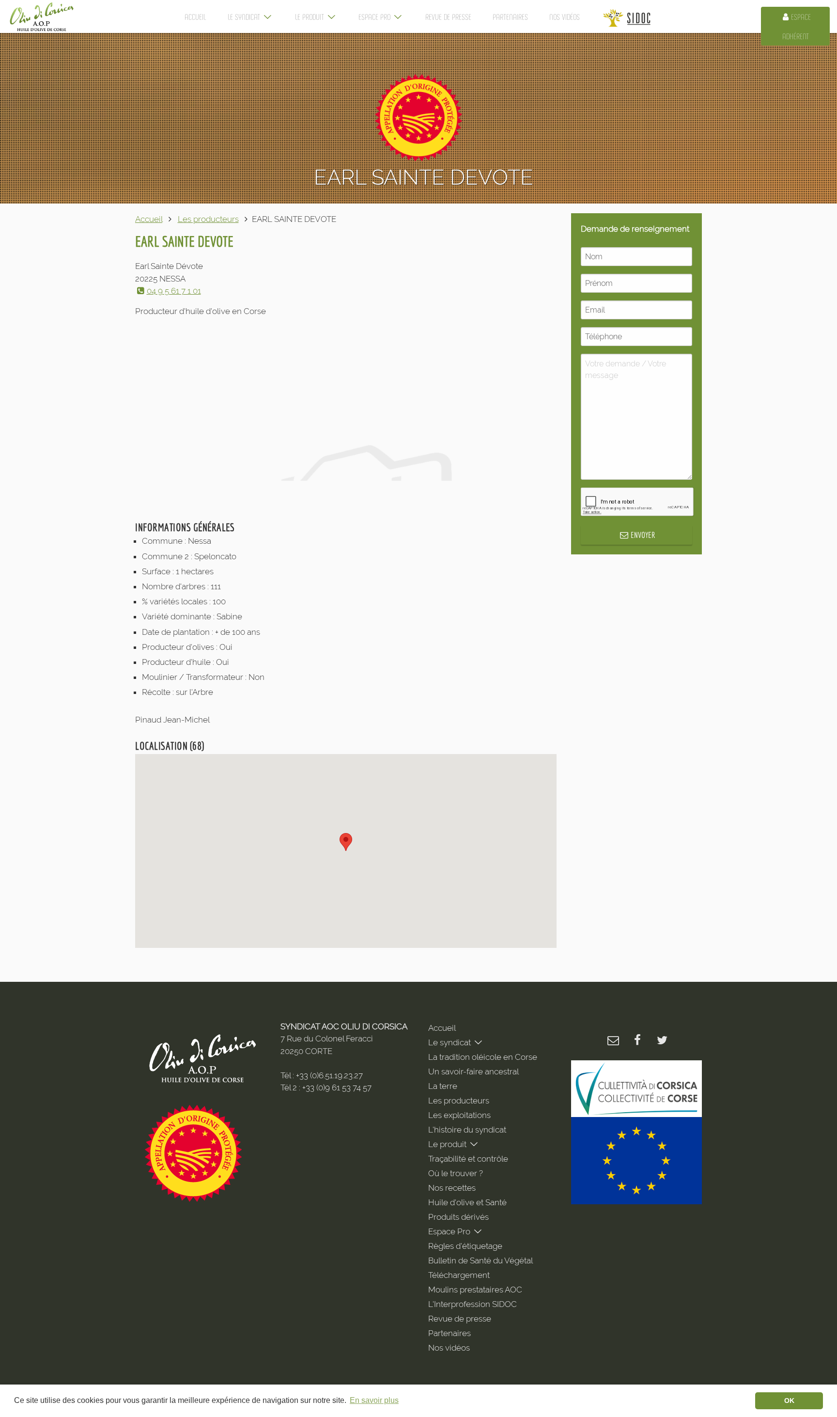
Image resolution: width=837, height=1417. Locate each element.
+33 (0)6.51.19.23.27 (329, 1075)
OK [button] (789, 1400)
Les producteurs (208, 219)
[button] (346, 842)
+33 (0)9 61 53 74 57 (337, 1087)
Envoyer (643, 534)
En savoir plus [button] (374, 1400)
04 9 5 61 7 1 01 (174, 291)
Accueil (148, 219)
